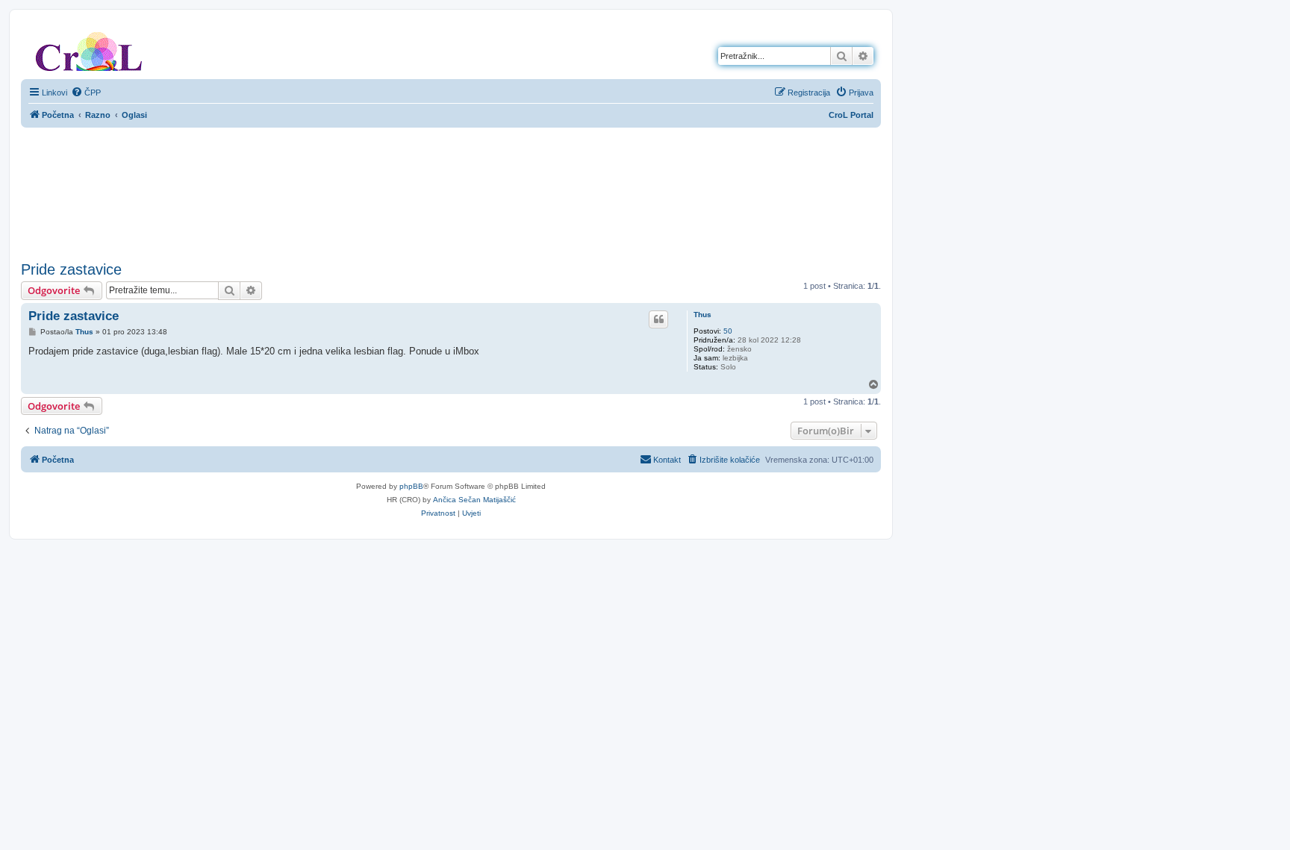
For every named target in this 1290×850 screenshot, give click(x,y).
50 (727, 331)
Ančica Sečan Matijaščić (474, 500)
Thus (702, 314)
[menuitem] (86, 92)
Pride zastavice (71, 269)
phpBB (411, 486)
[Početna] (89, 48)
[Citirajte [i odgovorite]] (658, 319)
